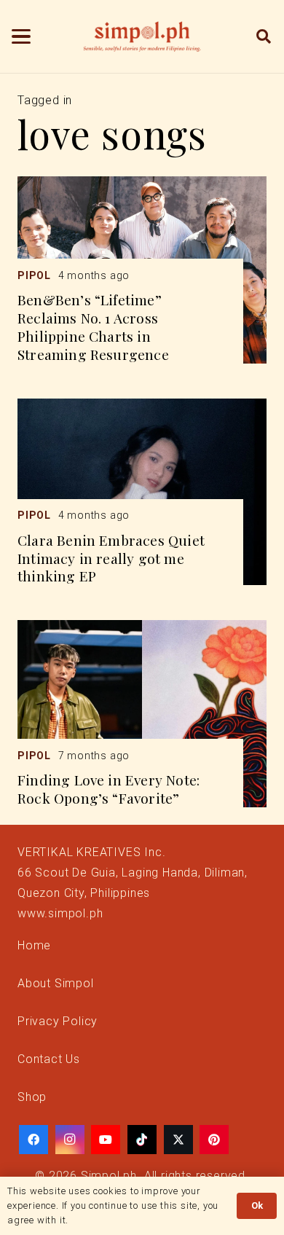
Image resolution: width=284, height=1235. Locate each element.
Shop (32, 1097)
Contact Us (48, 1059)
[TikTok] (142, 1139)
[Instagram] (69, 1139)
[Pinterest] (214, 1139)
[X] (178, 1139)
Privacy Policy (57, 1021)
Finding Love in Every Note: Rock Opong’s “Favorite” (108, 788)
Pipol (34, 275)
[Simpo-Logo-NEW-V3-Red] (142, 36)
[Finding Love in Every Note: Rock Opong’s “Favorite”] (142, 713)
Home (34, 945)
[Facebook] (33, 1139)
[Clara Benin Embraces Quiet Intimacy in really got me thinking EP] (142, 492)
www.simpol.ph (60, 913)
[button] (21, 36)
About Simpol (55, 983)
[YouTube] (105, 1139)
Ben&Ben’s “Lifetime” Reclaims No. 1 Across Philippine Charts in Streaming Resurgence (93, 327)
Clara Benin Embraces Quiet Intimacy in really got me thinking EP (111, 558)
